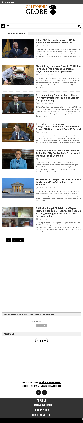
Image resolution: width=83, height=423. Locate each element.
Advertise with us (41, 415)
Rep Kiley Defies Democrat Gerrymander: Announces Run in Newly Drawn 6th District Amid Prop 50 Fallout (58, 126)
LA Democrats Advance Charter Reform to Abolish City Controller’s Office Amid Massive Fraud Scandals (58, 153)
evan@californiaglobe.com (50, 386)
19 (15, 240)
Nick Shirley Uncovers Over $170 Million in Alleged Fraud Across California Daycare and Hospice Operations (58, 68)
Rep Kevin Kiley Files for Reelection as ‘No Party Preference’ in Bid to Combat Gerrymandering (57, 97)
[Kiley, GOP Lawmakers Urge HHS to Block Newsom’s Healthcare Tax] (18, 48)
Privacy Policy (41, 410)
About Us (41, 401)
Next (21, 240)
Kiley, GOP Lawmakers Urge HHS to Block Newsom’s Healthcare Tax (55, 41)
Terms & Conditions (41, 405)
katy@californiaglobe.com (50, 383)
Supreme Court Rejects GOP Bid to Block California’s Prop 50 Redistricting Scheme (58, 181)
